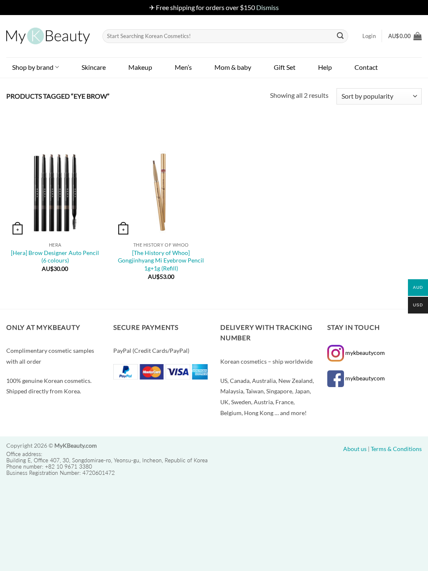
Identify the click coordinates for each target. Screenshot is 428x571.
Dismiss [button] (267, 7)
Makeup (140, 67)
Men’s (183, 67)
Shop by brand (33, 67)
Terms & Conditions (396, 448)
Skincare (94, 67)
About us (355, 448)
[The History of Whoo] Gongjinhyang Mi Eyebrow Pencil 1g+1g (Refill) (161, 260)
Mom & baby (232, 67)
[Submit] (340, 36)
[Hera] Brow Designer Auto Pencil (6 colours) (55, 256)
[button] (405, 36)
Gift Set (285, 67)
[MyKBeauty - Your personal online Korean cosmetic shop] (48, 36)
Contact (366, 67)
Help (325, 67)
